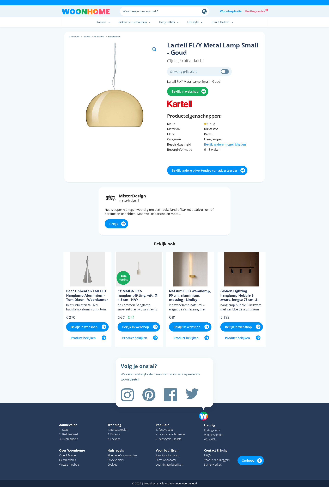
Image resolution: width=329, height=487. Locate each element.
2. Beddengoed (68, 434)
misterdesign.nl (129, 200)
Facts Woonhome (166, 460)
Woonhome (74, 36)
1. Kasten (64, 430)
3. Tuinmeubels (68, 439)
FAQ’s (207, 455)
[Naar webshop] (179, 103)
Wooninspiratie (231, 11)
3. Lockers (113, 439)
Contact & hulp (215, 450)
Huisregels (115, 450)
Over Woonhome (72, 450)
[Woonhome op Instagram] (127, 394)
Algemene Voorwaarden (122, 455)
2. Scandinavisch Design (170, 434)
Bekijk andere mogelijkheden (225, 144)
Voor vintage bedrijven (169, 464)
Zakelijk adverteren (167, 455)
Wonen (86, 36)
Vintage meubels (69, 464)
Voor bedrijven (167, 450)
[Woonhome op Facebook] (170, 394)
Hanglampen (114, 36)
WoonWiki (210, 439)
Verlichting (99, 36)
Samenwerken (213, 464)
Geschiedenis (67, 460)
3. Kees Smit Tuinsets (168, 439)
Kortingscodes (255, 11)
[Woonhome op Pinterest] (148, 394)
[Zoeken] (204, 11)
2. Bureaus (113, 434)
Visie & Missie (67, 455)
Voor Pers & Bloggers (216, 460)
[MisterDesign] (111, 198)
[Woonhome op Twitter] (192, 394)
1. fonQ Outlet (164, 430)
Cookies (112, 464)
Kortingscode (212, 430)
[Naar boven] (205, 410)
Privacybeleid (115, 460)
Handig (209, 425)
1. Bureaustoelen (117, 430)
